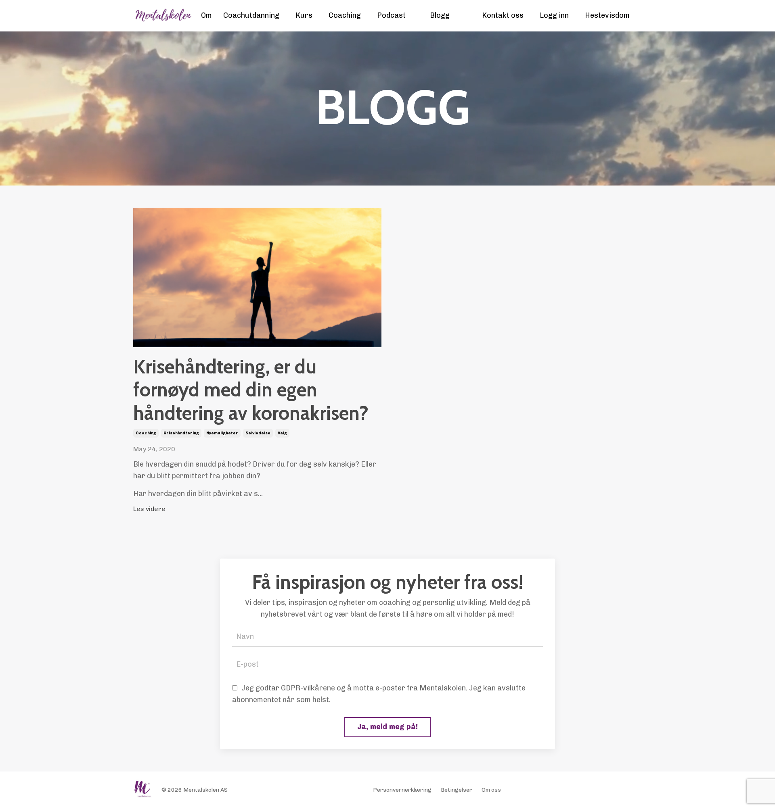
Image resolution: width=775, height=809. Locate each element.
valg (282, 433)
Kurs (303, 15)
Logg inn (554, 15)
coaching (146, 433)
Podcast (391, 15)
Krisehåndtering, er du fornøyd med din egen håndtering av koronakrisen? (251, 390)
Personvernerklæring (402, 789)
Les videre (149, 509)
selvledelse (257, 433)
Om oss (491, 789)
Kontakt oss (503, 15)
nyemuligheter (222, 433)
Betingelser (456, 789)
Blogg (440, 15)
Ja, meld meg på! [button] (387, 726)
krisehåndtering (181, 433)
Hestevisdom (607, 15)
